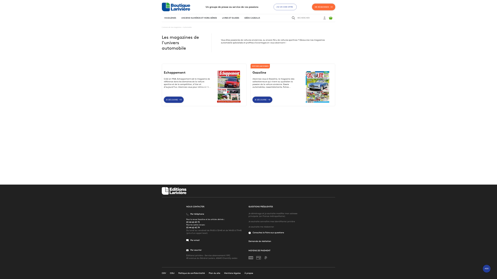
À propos (248, 273)
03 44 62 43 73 (193, 222)
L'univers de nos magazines (171, 27)
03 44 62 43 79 (193, 227)
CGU (172, 273)
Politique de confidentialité (191, 273)
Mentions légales (232, 273)
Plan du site (214, 273)
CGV (164, 273)
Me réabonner (322, 7)
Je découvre (172, 100)
